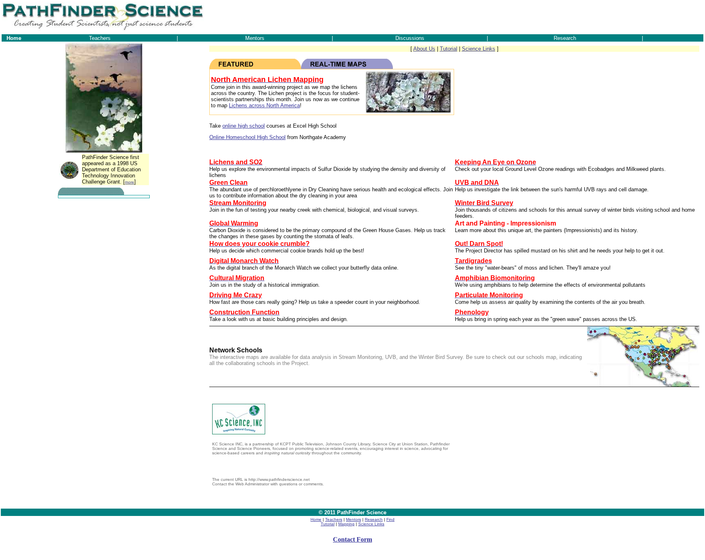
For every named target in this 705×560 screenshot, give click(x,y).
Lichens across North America (264, 105)
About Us (424, 49)
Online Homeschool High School (247, 137)
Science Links (478, 49)
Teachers (333, 519)
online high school (243, 126)
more (129, 182)
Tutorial (448, 49)
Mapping (346, 524)
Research (374, 519)
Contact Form (352, 539)
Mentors (353, 519)
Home (315, 519)
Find (390, 519)
